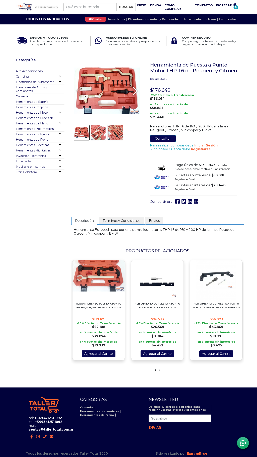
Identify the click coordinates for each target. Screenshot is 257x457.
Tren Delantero (26, 172)
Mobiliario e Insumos (30, 166)
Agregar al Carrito (98, 354)
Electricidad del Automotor (35, 82)
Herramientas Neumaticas (35, 129)
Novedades (116, 19)
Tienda (155, 5)
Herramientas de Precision (34, 118)
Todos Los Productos (46, 19)
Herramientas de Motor (32, 112)
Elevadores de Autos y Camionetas (153, 19)
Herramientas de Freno (32, 139)
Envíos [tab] (154, 221)
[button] (135, 91)
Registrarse (201, 149)
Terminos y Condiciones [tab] (121, 221)
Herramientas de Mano (199, 19)
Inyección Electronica (31, 156)
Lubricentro (227, 19)
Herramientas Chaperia (32, 107)
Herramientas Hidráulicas (33, 150)
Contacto (204, 5)
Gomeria (22, 96)
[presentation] (155, 370)
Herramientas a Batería (32, 102)
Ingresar (224, 5)
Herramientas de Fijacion (33, 134)
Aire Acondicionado (29, 71)
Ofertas (97, 19)
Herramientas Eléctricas (32, 145)
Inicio (141, 5)
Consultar (163, 138)
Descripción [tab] (84, 221)
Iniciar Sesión (206, 145)
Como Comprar (172, 7)
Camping (22, 76)
